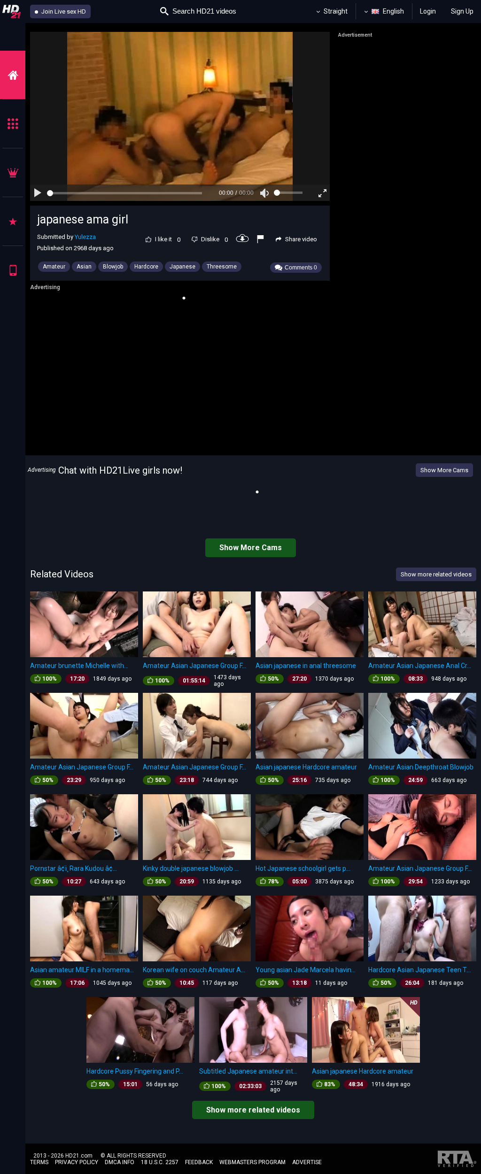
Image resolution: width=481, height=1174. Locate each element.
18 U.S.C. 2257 (159, 1162)
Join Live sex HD (63, 11)
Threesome (222, 266)
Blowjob (113, 266)
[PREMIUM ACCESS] (12, 172)
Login (428, 11)
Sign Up (462, 11)
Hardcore (146, 266)
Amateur (54, 266)
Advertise (307, 1162)
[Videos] (12, 75)
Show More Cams (444, 470)
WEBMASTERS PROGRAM (252, 1162)
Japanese (182, 266)
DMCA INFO (119, 1162)
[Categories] (12, 124)
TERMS (39, 1162)
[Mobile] (12, 270)
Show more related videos (253, 1109)
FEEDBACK (199, 1162)
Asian (84, 266)
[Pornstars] (12, 221)
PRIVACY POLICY (76, 1162)
